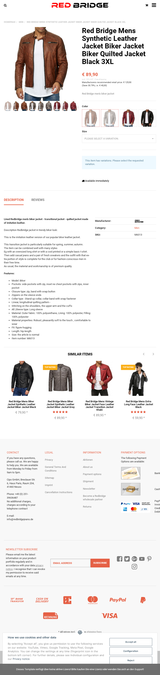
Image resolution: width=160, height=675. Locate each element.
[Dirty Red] (128, 118)
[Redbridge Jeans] (80, 5)
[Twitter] (127, 559)
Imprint (49, 485)
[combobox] (119, 138)
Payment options (92, 474)
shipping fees (94, 631)
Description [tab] (14, 200)
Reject (130, 660)
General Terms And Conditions (55, 468)
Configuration (130, 651)
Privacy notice (21, 658)
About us (88, 466)
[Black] (147, 118)
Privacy (49, 459)
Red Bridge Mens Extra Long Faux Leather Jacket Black (138, 404)
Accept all (130, 642)
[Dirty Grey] (109, 118)
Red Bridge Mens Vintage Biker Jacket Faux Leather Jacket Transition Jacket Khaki (99, 405)
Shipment (88, 481)
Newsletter (89, 488)
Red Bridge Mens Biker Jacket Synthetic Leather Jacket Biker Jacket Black (21, 404)
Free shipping (100, 79)
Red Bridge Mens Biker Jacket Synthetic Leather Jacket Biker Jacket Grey (60, 404)
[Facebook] (119, 559)
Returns (87, 506)
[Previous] (143, 354)
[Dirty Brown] (91, 118)
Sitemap (49, 477)
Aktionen (88, 459)
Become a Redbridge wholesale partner (94, 497)
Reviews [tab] (37, 200)
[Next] (153, 354)
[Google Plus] (134, 559)
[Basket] (147, 5)
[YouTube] (142, 559)
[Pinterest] (149, 559)
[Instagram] (134, 567)
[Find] (6, 5)
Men (136, 227)
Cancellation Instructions (58, 492)
